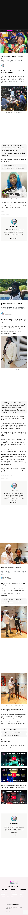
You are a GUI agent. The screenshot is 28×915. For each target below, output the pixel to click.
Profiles (4, 898)
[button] (2, 31)
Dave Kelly (12, 787)
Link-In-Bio (4, 894)
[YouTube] (17, 886)
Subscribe (4, 892)
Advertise (14, 894)
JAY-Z (11, 475)
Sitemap (8, 911)
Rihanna (13, 320)
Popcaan (3, 583)
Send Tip (22, 894)
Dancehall (7, 214)
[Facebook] (9, 886)
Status (13, 896)
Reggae (7, 478)
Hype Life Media (15, 904)
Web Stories (5, 896)
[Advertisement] (14, 15)
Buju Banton (4, 319)
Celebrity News (5, 54)
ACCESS (4, 889)
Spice (2, 70)
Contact (22, 892)
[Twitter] (14, 886)
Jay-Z (18, 319)
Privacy (22, 896)
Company (13, 892)
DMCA (12, 898)
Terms (21, 898)
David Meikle (7, 64)
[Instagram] (12, 886)
